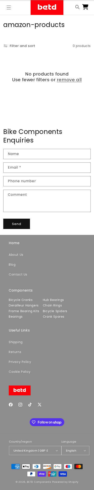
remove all (69, 80)
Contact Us (18, 274)
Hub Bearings (53, 300)
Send (16, 224)
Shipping (16, 342)
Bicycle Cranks (21, 300)
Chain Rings (52, 305)
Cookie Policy (20, 371)
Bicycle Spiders (55, 311)
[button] (9, 7)
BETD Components (39, 482)
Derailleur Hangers (24, 305)
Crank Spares (53, 316)
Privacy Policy (20, 362)
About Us (16, 254)
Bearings (16, 316)
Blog (12, 264)
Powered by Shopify (65, 482)
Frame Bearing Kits (24, 311)
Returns (15, 352)
